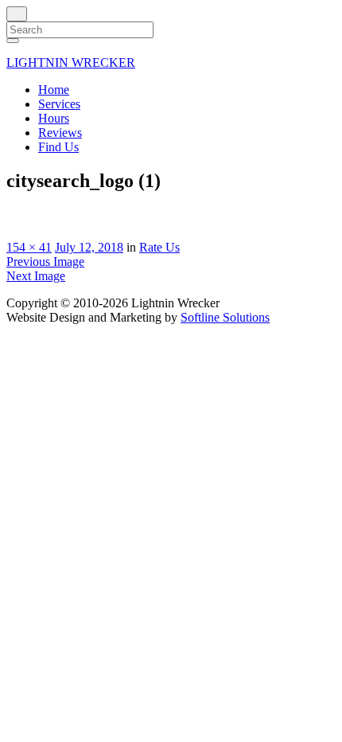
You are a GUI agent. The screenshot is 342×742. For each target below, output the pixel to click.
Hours (53, 118)
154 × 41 (29, 247)
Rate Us (159, 247)
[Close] (16, 13)
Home (53, 89)
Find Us (58, 147)
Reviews (60, 132)
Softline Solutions (225, 317)
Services (59, 104)
